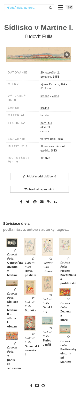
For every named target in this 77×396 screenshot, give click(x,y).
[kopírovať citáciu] (55, 201)
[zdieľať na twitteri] (28, 202)
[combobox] (29, 7)
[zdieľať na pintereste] (35, 202)
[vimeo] (38, 385)
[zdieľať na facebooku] (21, 202)
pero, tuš (46, 123)
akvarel (45, 127)
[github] (44, 385)
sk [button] (70, 7)
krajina (44, 107)
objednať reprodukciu (41, 189)
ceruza (44, 131)
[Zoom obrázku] (38, 54)
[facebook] (32, 385)
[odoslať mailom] (42, 202)
